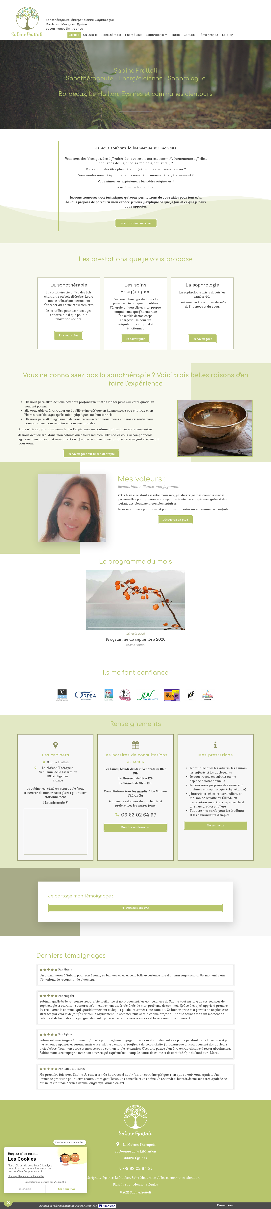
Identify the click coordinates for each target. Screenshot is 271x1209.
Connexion (225, 1205)
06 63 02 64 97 (138, 815)
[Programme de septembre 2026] (135, 600)
